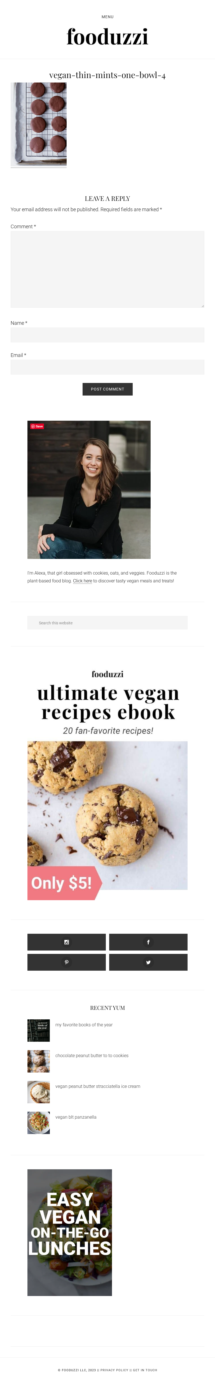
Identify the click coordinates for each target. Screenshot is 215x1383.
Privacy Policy (114, 1370)
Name (19, 323)
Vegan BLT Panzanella (76, 1117)
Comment (23, 226)
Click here (82, 581)
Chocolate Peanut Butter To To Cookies (91, 1055)
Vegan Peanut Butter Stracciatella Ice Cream (97, 1086)
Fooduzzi (107, 36)
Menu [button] (108, 17)
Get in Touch (145, 1370)
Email (18, 355)
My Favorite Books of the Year (84, 1024)
